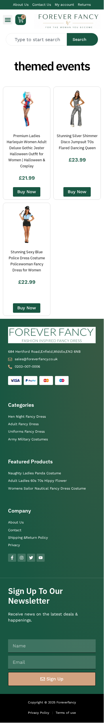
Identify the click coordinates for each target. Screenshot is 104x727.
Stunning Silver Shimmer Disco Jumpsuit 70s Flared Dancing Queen (77, 141)
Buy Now (26, 191)
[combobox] (36, 39)
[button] (7, 19)
